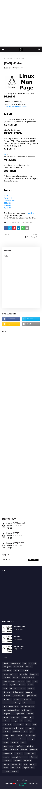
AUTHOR (7, 208)
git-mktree (17, 699)
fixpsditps (13, 685)
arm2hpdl (32, 663)
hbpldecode (20, 714)
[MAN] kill (17, 533)
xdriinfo (6, 771)
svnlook (6, 764)
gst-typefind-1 (8, 714)
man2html (31, 213)
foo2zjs (30, 685)
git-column (7, 696)
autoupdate (7, 667)
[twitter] (31, 319)
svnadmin (27, 761)
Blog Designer (21, 784)
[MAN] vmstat (18, 543)
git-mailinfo (7, 699)
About (25, 780)
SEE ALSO (8, 203)
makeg (6, 735)
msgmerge (14, 743)
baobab (28, 667)
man (23, 222)
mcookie (6, 739)
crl (16, 674)
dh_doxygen (34, 674)
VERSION (7, 205)
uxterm (6, 768)
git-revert (7, 703)
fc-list (5, 685)
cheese (25, 670)
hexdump (30, 714)
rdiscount (33, 757)
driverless (21, 681)
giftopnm (31, 688)
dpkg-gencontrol (9, 681)
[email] (31, 324)
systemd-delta (16, 764)
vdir (12, 768)
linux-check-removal (10, 728)
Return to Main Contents (18, 107)
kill (21, 721)
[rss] (11, 324)
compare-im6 (8, 674)
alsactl (6, 663)
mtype (23, 743)
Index (6, 107)
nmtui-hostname (9, 746)
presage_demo (30, 753)
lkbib (21, 728)
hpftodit (24, 717)
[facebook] (11, 319)
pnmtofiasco (14, 750)
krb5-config (7, 724)
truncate (32, 764)
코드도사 (8, 68)
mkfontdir (21, 739)
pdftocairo (20, 746)
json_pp (14, 721)
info (31, 717)
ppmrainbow (8, 753)
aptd (24, 663)
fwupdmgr (13, 688)
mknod (6, 743)
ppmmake (33, 750)
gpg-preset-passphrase (11, 710)
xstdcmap (15, 771)
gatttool (22, 688)
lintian (28, 724)
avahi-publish (18, 667)
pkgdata (30, 746)
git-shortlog (16, 703)
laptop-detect (18, 724)
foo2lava (22, 685)
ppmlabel (24, 750)
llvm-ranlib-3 (17, 732)
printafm (6, 757)
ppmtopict (18, 753)
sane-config (7, 761)
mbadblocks (30, 735)
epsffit (35, 681)
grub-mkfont (26, 710)
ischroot (6, 721)
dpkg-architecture (28, 678)
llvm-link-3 (7, 732)
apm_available (15, 663)
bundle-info (7, 670)
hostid (6, 717)
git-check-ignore (17, 692)
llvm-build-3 (30, 728)
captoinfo (17, 670)
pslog (25, 757)
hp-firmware (15, 717)
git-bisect (7, 692)
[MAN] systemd (19, 523)
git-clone (29, 692)
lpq (31, 732)
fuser (5, 688)
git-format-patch (18, 696)
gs (19, 138)
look (25, 732)
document (12, 222)
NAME (6, 196)
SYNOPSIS (8, 198)
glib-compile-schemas (11, 706)
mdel (14, 739)
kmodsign (28, 721)
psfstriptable (16, 757)
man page (10, 59)
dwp (28, 681)
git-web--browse (28, 703)
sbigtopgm (17, 761)
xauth (18, 768)
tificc (25, 764)
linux (18, 222)
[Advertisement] (21, 23)
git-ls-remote (31, 696)
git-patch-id (27, 699)
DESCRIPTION (9, 200)
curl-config (23, 674)
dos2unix (16, 678)
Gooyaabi (21, 786)
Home (18, 780)
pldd (5, 750)
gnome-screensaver (27, 706)
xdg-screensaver (28, 768)
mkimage (31, 739)
